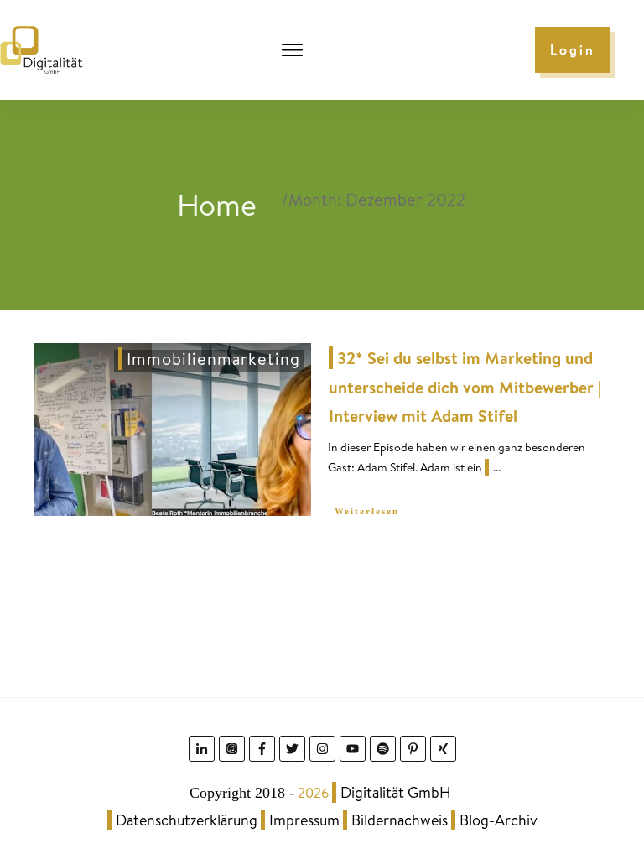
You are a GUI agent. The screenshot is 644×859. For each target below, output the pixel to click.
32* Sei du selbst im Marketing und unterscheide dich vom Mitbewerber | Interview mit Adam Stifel (465, 386)
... (497, 467)
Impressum (304, 820)
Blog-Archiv (499, 820)
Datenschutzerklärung (186, 820)
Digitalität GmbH (395, 792)
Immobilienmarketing (213, 358)
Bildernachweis (399, 820)
